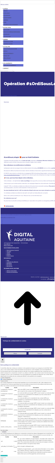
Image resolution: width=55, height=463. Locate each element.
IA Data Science (10, 255)
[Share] (2, 457)
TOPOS (8, 253)
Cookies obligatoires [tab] (5, 377)
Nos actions (9, 264)
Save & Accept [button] (4, 455)
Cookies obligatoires (7, 379)
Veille (8, 260)
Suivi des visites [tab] (4, 430)
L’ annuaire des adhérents (12, 261)
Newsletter (9, 263)
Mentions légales (44, 277)
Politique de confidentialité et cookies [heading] (14, 341)
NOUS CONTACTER (8, 245)
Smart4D (9, 254)
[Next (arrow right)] (2, 460)
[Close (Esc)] (1, 457)
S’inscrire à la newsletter (12, 272)
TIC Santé (9, 251)
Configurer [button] (39, 353)
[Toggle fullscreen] (3, 457)
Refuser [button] (15, 353)
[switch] (1, 431)
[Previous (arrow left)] (1, 460)
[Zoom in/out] (5, 457)
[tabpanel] (27, 405)
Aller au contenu (4, 4)
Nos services (9, 266)
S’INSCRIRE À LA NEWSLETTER (8, 217)
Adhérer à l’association (12, 270)
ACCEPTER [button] (27, 349)
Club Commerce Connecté (13, 250)
